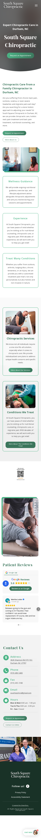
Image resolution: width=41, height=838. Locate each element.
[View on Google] (7, 600)
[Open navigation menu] (36, 5)
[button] (20, 55)
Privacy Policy (20, 792)
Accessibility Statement (20, 797)
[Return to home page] (13, 5)
